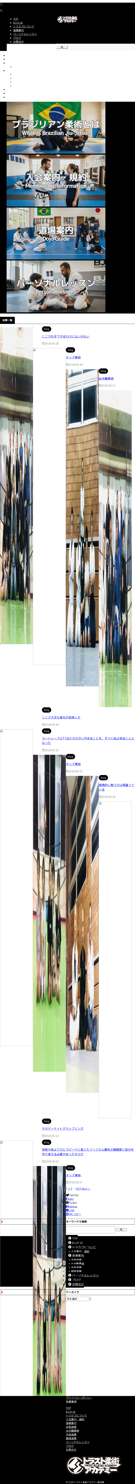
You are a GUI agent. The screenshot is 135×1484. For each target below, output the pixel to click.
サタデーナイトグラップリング (62, 1129)
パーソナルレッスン (18, 89)
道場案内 (12, 70)
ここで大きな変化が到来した (61, 717)
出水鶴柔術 (19, 78)
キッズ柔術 (73, 357)
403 (78, 1189)
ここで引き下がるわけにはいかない (65, 336)
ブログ (10, 93)
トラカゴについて (17, 63)
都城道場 (18, 86)
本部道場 (18, 74)
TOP (9, 55)
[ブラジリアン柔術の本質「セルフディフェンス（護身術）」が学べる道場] (67, 22)
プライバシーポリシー (79, 1398)
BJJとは (11, 59)
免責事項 (71, 1401)
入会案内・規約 (22, 67)
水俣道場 (18, 82)
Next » (85, 1189)
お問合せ (12, 97)
